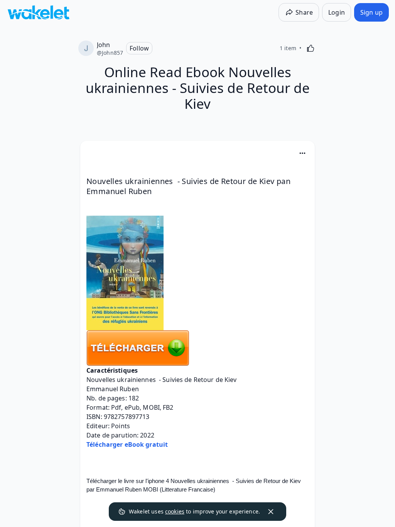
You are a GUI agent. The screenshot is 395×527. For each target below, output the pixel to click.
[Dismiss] (271, 511)
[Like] (310, 48)
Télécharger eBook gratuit (127, 444)
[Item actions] (302, 153)
